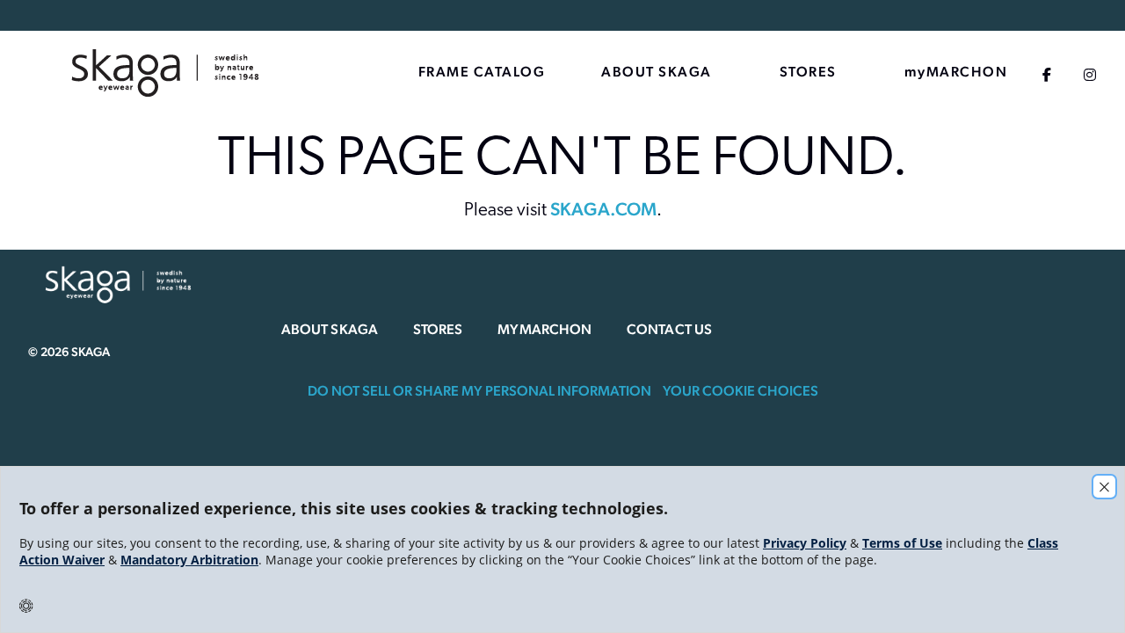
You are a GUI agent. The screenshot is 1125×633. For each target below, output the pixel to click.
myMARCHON (956, 71)
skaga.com (603, 209)
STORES (808, 71)
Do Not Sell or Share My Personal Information (479, 390)
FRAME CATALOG (482, 71)
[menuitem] (212, 73)
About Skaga (329, 329)
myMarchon (544, 329)
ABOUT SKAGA (656, 71)
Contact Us (669, 329)
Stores (437, 329)
